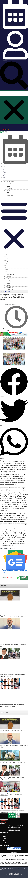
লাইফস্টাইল (9, 188)
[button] (14, 75)
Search (26, 90)
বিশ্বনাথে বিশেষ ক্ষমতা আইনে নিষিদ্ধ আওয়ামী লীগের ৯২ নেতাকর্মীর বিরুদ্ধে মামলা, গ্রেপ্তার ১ (13, 705)
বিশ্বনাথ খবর (7, 291)
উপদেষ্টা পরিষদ (10, 196)
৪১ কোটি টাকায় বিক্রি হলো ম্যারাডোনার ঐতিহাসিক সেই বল (13, 762)
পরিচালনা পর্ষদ (10, 194)
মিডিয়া (8, 190)
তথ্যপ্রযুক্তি (9, 183)
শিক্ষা (4, 174)
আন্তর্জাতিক (5, 171)
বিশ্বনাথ (4, 165)
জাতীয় (4, 169)
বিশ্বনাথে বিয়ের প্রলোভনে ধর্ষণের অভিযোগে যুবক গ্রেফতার (13, 616)
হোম (2, 291)
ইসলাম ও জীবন (10, 181)
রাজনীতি (4, 172)
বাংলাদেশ (4, 168)
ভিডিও (8, 192)
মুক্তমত (8, 187)
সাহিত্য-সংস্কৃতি (10, 185)
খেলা (3, 176)
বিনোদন (4, 177)
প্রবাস (4, 179)
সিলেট (4, 166)
